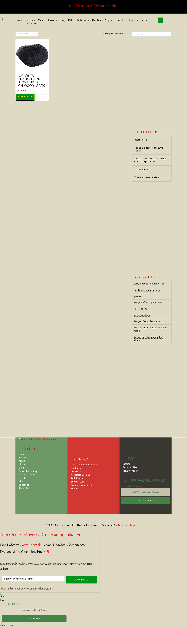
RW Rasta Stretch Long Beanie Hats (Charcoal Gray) (31, 81)
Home (22, 454)
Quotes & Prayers (28, 474)
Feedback (76, 468)
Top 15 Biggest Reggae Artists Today (150, 149)
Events (22, 478)
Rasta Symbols (142, 315)
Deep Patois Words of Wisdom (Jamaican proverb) (150, 160)
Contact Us (77, 471)
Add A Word (77, 478)
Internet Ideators (129, 525)
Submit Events (79, 481)
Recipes (23, 457)
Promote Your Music (82, 485)
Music (22, 461)
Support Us (77, 488)
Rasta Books (140, 308)
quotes (137, 296)
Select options (32, 67)
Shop (21, 481)
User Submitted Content (84, 464)
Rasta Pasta (140, 139)
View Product (25, 96)
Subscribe (24, 485)
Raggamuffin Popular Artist (149, 302)
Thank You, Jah (142, 169)
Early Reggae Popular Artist (149, 283)
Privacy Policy (130, 470)
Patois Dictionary (28, 471)
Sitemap (127, 464)
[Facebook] (93, 518)
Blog (21, 467)
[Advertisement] (152, 84)
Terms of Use (130, 467)
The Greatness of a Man (147, 177)
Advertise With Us (80, 475)
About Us (24, 488)
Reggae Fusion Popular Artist (149, 321)
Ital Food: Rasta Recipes (147, 290)
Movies (22, 464)
